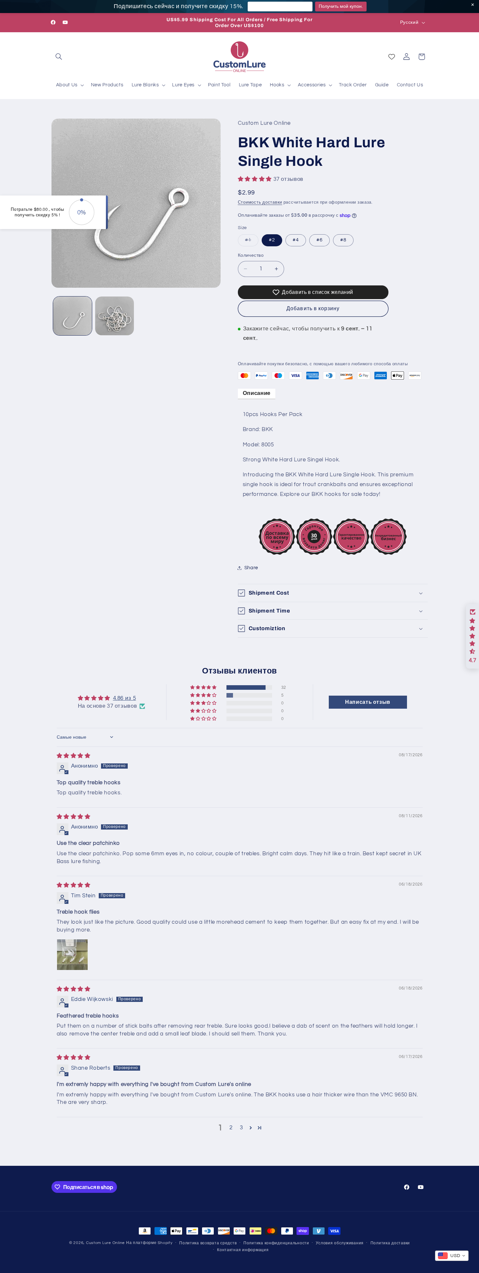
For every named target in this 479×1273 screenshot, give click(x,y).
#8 (343, 240)
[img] (74, 756)
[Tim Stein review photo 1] (72, 954)
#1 (251, 241)
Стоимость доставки (260, 202)
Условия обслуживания (340, 1243)
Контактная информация (243, 1250)
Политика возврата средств (208, 1243)
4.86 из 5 (124, 698)
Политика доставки (390, 1243)
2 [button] (231, 1128)
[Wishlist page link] (391, 56)
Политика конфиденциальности (276, 1243)
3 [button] (241, 1128)
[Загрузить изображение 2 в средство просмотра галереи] (114, 316)
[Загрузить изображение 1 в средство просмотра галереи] (72, 316)
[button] (58, 56)
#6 (319, 240)
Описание (256, 393)
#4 (296, 240)
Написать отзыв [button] (367, 702)
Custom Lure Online (105, 1243)
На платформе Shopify (149, 1243)
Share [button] (251, 567)
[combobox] (452, 1256)
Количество (251, 255)
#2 (272, 240)
